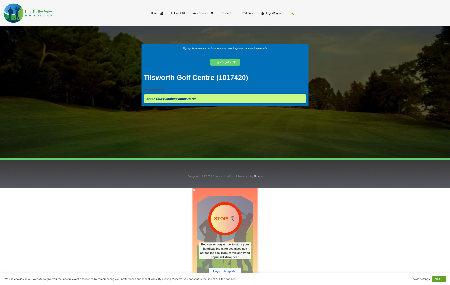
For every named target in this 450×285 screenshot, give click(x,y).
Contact (226, 13)
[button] (292, 13)
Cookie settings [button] (420, 279)
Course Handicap (224, 176)
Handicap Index (154, 90)
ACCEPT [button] (439, 278)
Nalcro (258, 176)
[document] (225, 236)
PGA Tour (247, 13)
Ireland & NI (178, 13)
